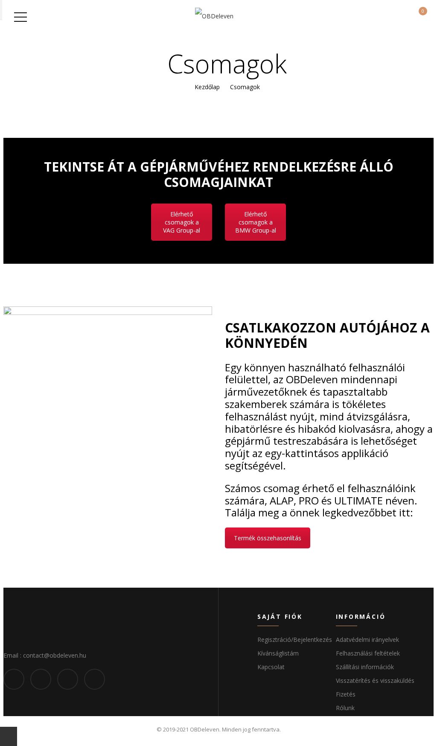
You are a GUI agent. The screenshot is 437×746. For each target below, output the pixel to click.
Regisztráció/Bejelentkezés (294, 639)
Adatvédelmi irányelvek (367, 639)
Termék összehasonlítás (267, 538)
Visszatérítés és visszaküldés (375, 680)
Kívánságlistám (278, 653)
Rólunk (345, 708)
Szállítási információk (365, 667)
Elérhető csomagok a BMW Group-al (255, 222)
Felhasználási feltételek (368, 653)
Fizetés (345, 694)
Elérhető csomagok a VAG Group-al (181, 222)
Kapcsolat (271, 667)
